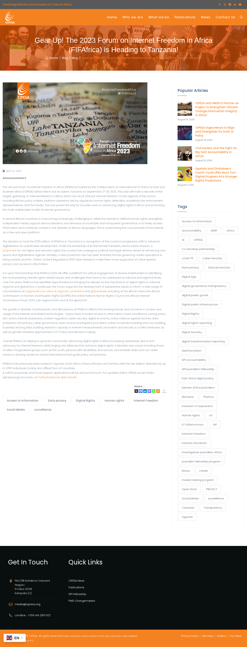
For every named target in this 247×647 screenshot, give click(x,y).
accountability (191, 230)
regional (62, 291)
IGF (215, 424)
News (205, 17)
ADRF (214, 230)
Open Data (189, 489)
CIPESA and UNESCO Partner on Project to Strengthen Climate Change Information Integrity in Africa (217, 109)
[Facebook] (140, 391)
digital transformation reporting (203, 341)
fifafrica (208, 397)
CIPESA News (76, 581)
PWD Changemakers (82, 601)
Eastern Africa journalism (198, 387)
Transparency (213, 508)
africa (230, 230)
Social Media (16, 410)
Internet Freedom (146, 400)
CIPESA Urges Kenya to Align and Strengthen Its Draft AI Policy (215, 131)
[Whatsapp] (154, 391)
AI (183, 240)
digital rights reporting (197, 323)
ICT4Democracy (193, 424)
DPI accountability (194, 360)
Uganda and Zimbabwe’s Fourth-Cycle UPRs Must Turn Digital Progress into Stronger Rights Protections (216, 174)
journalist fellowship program (201, 461)
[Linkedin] (145, 391)
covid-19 (187, 258)
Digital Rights (85, 400)
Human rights (114, 400)
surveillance (42, 410)
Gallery (221, 636)
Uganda (187, 517)
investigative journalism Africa (202, 452)
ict (211, 415)
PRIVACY (211, 489)
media (203, 471)
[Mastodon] (149, 391)
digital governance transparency (204, 286)
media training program (198, 480)
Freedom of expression (197, 406)
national (51, 291)
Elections (188, 397)
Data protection (219, 267)
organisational (34, 291)
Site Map (207, 636)
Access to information (22, 400)
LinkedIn (72, 377)
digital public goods (195, 295)
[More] (158, 391)
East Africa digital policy (198, 378)
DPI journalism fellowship (198, 369)
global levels (98, 291)
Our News (235, 636)
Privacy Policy (190, 636)
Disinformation (191, 350)
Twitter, (43, 377)
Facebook (53, 377)
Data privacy (57, 400)
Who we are (132, 17)
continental (76, 291)
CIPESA (198, 240)
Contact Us (225, 17)
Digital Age (189, 277)
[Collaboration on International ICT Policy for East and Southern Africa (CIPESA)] (9, 17)
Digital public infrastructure (200, 304)
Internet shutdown (194, 443)
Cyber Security (212, 258)
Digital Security (192, 332)
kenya (186, 471)
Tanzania (188, 508)
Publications (185, 17)
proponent (10, 250)
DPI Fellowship (77, 594)
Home (112, 17)
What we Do (158, 17)
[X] (136, 391)
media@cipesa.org (27, 604)
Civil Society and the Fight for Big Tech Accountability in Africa (216, 152)
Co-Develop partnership (198, 249)
